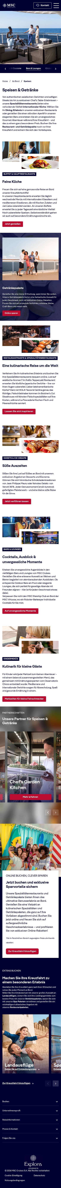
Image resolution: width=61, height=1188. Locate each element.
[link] (30, 797)
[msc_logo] (8, 5)
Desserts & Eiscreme (11, 68)
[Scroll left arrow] (5, 69)
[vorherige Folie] (48, 812)
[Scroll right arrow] (56, 69)
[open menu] (56, 5)
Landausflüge (19, 1065)
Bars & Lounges (33, 68)
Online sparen (11, 313)
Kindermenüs (51, 68)
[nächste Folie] (56, 812)
